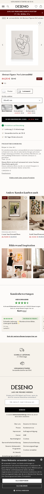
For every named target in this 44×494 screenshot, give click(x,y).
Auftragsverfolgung (30, 431)
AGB (24, 435)
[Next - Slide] (41, 45)
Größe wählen (7, 96)
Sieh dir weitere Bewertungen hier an (22, 336)
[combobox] (41, 460)
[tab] (5, 70)
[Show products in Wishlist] (36, 6)
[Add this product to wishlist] (39, 22)
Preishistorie (6, 173)
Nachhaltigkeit (15, 439)
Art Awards (17, 452)
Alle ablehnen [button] (21, 486)
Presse (18, 428)
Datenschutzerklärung (19, 415)
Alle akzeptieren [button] (22, 481)
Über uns (17, 424)
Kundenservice (28, 428)
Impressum (17, 431)
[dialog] (22, 475)
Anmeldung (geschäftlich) (11, 456)
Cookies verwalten (30, 450)
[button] (22, 490)
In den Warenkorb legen (22, 119)
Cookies (26, 439)
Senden (22, 410)
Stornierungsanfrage (30, 446)
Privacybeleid (26, 476)
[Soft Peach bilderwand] (16, 263)
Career (18, 435)
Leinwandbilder (14, 18)
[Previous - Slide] (2, 45)
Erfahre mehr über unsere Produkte (21, 178)
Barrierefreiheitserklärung (11, 442)
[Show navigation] (3, 6)
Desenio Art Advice (30, 424)
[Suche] (8, 6)
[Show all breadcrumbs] (4, 18)
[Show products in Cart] (40, 6)
